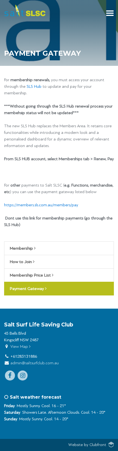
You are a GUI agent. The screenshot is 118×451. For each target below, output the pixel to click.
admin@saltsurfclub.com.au (34, 363)
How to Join (21, 261)
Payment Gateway (27, 288)
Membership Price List (31, 275)
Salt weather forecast (35, 397)
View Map (19, 346)
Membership (22, 248)
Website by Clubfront (87, 444)
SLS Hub (34, 86)
